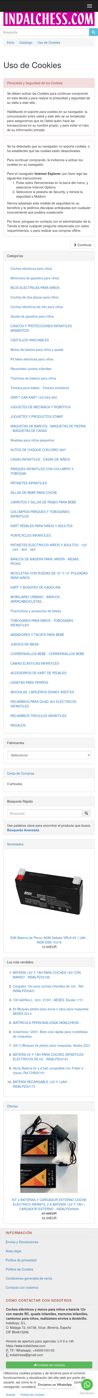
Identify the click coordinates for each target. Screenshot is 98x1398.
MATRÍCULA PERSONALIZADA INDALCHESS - (47, 1022)
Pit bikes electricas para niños (31, 359)
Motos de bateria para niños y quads (36, 349)
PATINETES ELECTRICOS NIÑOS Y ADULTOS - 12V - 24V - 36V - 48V (48, 547)
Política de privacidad (21, 1260)
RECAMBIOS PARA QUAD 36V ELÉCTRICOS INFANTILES (43, 703)
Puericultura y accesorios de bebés (35, 611)
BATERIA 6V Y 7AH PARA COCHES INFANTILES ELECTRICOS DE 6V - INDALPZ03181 (48, 1056)
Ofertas (12, 1106)
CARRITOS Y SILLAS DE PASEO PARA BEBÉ (43, 502)
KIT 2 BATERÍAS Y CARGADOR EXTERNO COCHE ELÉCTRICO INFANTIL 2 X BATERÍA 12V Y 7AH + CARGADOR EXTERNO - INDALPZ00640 (49, 1204)
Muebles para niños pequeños (32, 440)
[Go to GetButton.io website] (87, 1393)
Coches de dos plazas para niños (34, 297)
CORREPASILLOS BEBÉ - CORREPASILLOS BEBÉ (47, 653)
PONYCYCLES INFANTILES (30, 535)
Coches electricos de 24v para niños (36, 306)
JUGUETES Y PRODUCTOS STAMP (36, 416)
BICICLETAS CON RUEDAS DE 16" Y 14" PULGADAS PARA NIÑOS (49, 575)
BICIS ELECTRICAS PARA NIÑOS (34, 287)
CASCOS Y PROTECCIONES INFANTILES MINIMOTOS (41, 328)
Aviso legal (13, 1251)
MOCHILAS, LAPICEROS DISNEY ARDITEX (42, 692)
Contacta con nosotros (22, 1287)
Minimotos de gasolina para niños (34, 278)
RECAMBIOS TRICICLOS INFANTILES (38, 715)
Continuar (84, 244)
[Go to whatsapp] (87, 1384)
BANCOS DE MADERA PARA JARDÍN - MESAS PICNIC (44, 561)
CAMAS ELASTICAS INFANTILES (34, 663)
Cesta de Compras (20, 773)
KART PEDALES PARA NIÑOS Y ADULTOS (41, 525)
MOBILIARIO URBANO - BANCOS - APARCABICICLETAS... (36, 599)
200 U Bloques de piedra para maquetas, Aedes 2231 (51, 1045)
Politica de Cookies (32, 1394)
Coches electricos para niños (31, 268)
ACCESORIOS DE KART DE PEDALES (38, 673)
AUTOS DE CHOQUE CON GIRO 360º (38, 449)
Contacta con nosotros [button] (50, 1365)
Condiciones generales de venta (29, 1278)
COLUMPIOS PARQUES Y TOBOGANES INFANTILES (39, 513)
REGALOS (18, 725)
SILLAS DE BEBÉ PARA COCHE (33, 492)
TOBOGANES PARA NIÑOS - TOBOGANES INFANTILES (41, 622)
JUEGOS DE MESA (24, 644)
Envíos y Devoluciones (22, 1242)
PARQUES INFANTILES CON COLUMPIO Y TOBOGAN (42, 471)
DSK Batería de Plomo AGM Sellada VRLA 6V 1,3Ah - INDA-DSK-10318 (49, 939)
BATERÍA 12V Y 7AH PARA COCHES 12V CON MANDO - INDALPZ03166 (47, 974)
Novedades (15, 844)
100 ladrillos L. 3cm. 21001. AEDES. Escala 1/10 (48, 999)
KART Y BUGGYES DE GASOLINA (35, 587)
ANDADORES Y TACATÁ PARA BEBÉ (37, 634)
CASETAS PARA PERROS (29, 682)
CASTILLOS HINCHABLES (29, 340)
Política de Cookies (19, 1269)
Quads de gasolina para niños (32, 316)
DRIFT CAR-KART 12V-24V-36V (33, 397)
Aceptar (10, 1394)
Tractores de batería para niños (33, 378)
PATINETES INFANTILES (28, 483)
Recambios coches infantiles (31, 368)
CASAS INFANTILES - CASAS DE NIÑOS (40, 459)
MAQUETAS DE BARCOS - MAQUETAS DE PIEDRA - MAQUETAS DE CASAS (48, 428)
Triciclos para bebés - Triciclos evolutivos (39, 387)
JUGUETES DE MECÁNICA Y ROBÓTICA (40, 407)
